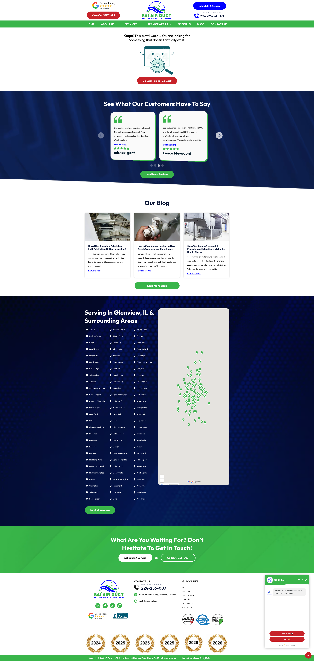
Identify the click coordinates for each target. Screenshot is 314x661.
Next (211, 135)
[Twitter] (112, 605)
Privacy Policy (140, 658)
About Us (107, 24)
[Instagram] (119, 605)
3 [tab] (159, 165)
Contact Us (219, 24)
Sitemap (173, 658)
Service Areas (157, 24)
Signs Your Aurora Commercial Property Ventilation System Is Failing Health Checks (206, 249)
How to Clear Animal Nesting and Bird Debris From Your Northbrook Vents (157, 247)
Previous (107, 135)
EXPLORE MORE (120, 144)
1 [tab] (151, 165)
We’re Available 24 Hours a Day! (210, 13)
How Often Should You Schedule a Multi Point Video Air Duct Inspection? (107, 247)
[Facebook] (105, 605)
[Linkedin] (97, 605)
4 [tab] (162, 165)
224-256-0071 (212, 16)
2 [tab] (155, 165)
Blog (200, 24)
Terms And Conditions (158, 658)
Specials (184, 24)
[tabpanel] (133, 135)
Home (91, 24)
